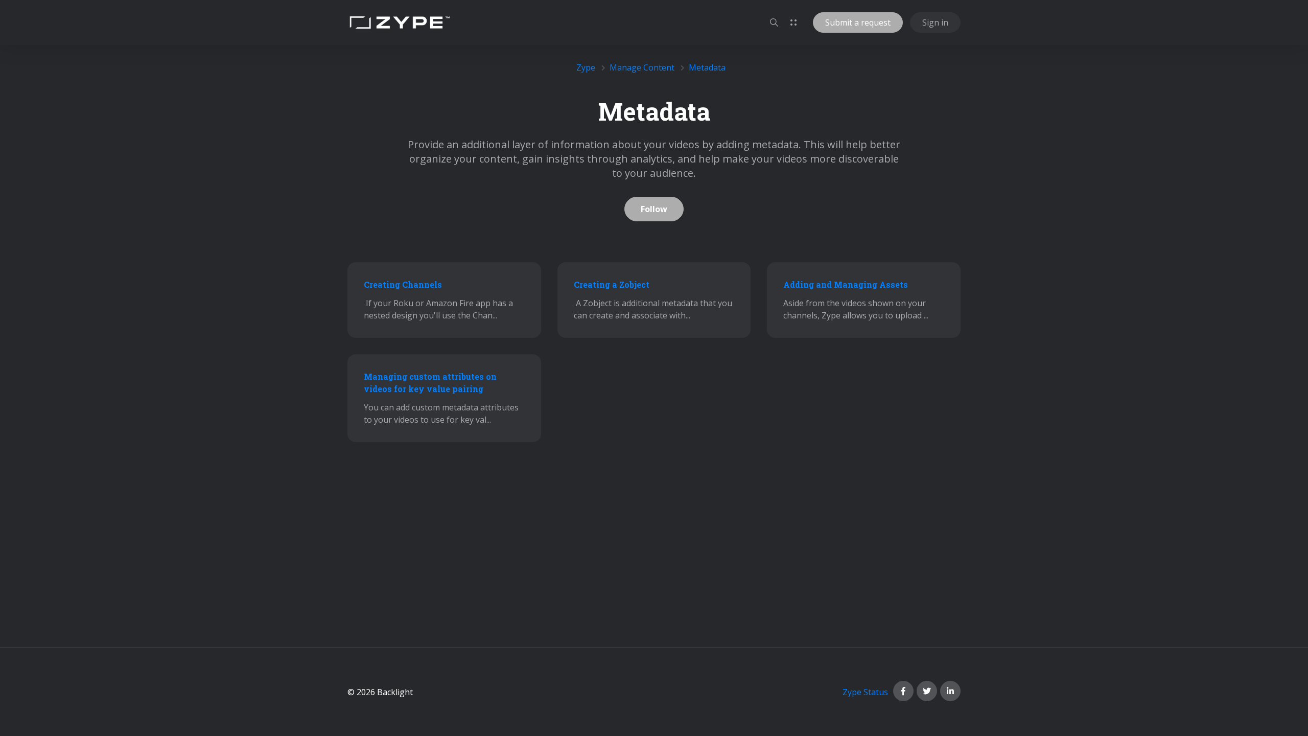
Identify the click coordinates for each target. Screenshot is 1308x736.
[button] (774, 22)
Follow (654, 209)
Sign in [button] (935, 22)
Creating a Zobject (611, 284)
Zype (585, 67)
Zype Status (865, 692)
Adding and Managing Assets (845, 284)
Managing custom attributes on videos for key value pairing (430, 382)
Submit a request (858, 22)
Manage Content (642, 67)
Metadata (707, 67)
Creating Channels (403, 284)
